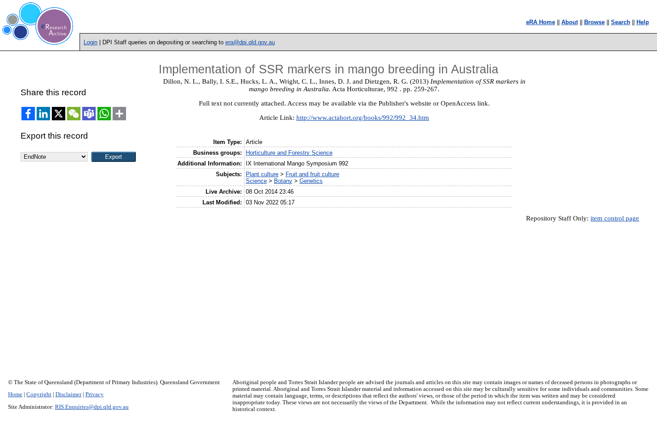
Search (620, 22)
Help (642, 22)
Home (15, 394)
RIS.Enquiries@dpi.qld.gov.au (92, 407)
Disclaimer (68, 394)
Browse (594, 22)
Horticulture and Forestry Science (289, 152)
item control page (614, 218)
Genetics (311, 181)
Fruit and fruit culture (312, 174)
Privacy (94, 394)
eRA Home (540, 22)
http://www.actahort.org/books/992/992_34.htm (362, 117)
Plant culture (262, 174)
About (569, 22)
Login (90, 42)
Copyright (38, 394)
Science (256, 181)
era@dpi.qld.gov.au (250, 42)
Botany (283, 181)
